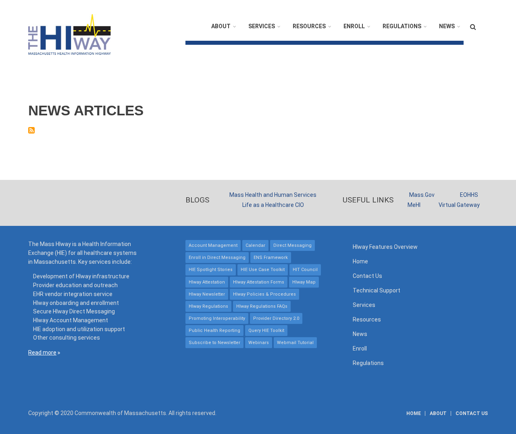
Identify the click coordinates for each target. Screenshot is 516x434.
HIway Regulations (208, 306)
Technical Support (376, 290)
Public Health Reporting (214, 330)
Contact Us (367, 276)
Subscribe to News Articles (31, 130)
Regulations (402, 26)
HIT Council (305, 269)
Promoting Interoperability (217, 318)
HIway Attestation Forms (258, 282)
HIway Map (304, 282)
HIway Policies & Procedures (264, 294)
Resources (309, 26)
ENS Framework (271, 257)
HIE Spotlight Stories (211, 269)
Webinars (258, 342)
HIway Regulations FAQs (261, 306)
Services (261, 26)
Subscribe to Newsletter (214, 342)
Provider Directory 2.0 (276, 318)
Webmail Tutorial (295, 342)
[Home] (69, 34)
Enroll (354, 26)
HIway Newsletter (207, 294)
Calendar (255, 245)
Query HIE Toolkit (266, 330)
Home (360, 261)
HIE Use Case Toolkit (263, 269)
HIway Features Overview (385, 247)
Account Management (213, 245)
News (447, 26)
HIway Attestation (207, 282)
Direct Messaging (292, 245)
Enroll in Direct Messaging (217, 257)
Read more (42, 352)
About (221, 26)
